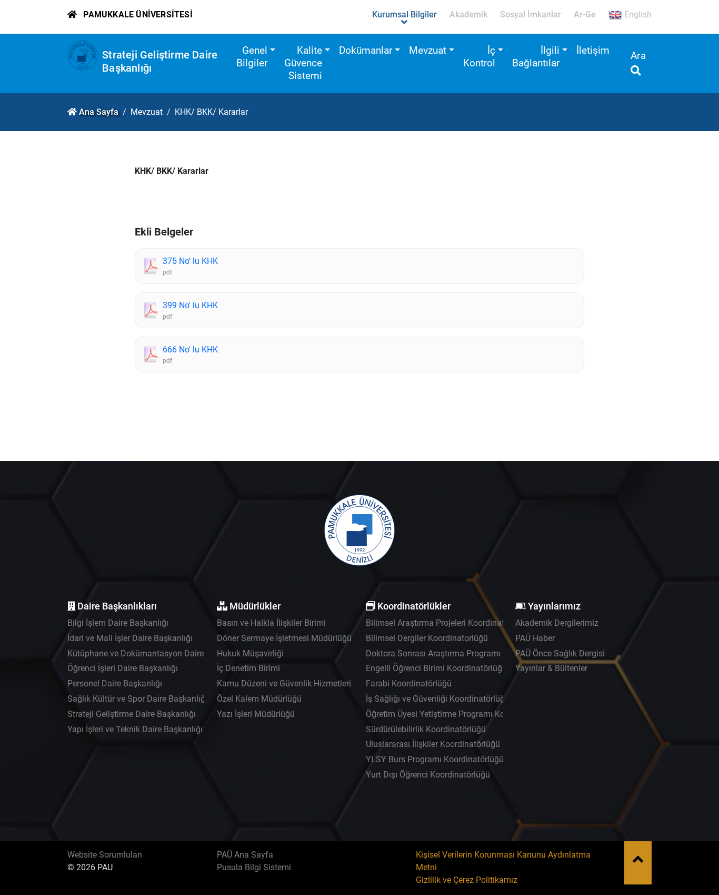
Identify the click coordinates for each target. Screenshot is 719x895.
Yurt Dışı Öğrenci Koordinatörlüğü (428, 775)
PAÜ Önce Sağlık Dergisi (560, 653)
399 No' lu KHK (190, 305)
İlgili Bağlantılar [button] (536, 56)
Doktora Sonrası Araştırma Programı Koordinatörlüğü (464, 653)
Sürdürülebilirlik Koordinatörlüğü (426, 729)
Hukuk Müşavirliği (250, 653)
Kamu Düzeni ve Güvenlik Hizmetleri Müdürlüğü (305, 683)
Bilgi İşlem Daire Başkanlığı (117, 623)
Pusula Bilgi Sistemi (254, 867)
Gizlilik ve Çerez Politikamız (466, 880)
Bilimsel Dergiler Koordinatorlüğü (427, 638)
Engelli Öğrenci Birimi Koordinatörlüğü (436, 668)
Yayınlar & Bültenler (551, 668)
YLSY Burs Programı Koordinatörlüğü (435, 759)
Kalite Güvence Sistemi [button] (303, 63)
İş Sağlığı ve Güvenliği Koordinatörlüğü (438, 699)
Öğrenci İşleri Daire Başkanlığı (122, 668)
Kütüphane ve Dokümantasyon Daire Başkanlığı (156, 653)
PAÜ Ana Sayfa (245, 855)
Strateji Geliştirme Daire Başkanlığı (131, 714)
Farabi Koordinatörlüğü (409, 683)
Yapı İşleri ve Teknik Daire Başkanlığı (135, 729)
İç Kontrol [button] (479, 56)
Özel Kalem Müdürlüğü (259, 699)
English (637, 14)
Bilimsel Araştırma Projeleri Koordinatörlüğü (447, 623)
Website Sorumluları (104, 855)
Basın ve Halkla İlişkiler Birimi (271, 623)
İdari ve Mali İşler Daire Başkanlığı (130, 638)
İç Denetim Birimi (248, 668)
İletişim (593, 50)
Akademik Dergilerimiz (556, 623)
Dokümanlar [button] (365, 50)
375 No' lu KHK (190, 261)
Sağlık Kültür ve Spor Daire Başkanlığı (137, 699)
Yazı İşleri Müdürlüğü (256, 714)
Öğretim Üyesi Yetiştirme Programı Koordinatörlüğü (460, 714)
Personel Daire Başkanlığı (114, 683)
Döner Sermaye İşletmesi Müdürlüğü (284, 638)
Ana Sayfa (98, 112)
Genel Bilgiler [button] (251, 56)
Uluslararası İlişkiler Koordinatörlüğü (433, 744)
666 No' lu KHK (190, 350)
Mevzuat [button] (427, 50)
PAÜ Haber (535, 638)
